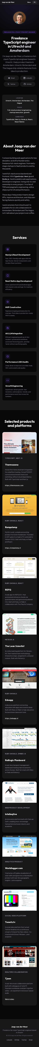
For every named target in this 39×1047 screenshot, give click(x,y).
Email (30, 1040)
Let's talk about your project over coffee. (18, 213)
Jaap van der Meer (8, 2)
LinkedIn (9, 1040)
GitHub (16, 1040)
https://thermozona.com (14, 485)
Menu (29, 2)
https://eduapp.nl (11, 718)
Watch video (9, 999)
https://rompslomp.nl (13, 548)
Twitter (24, 1040)
